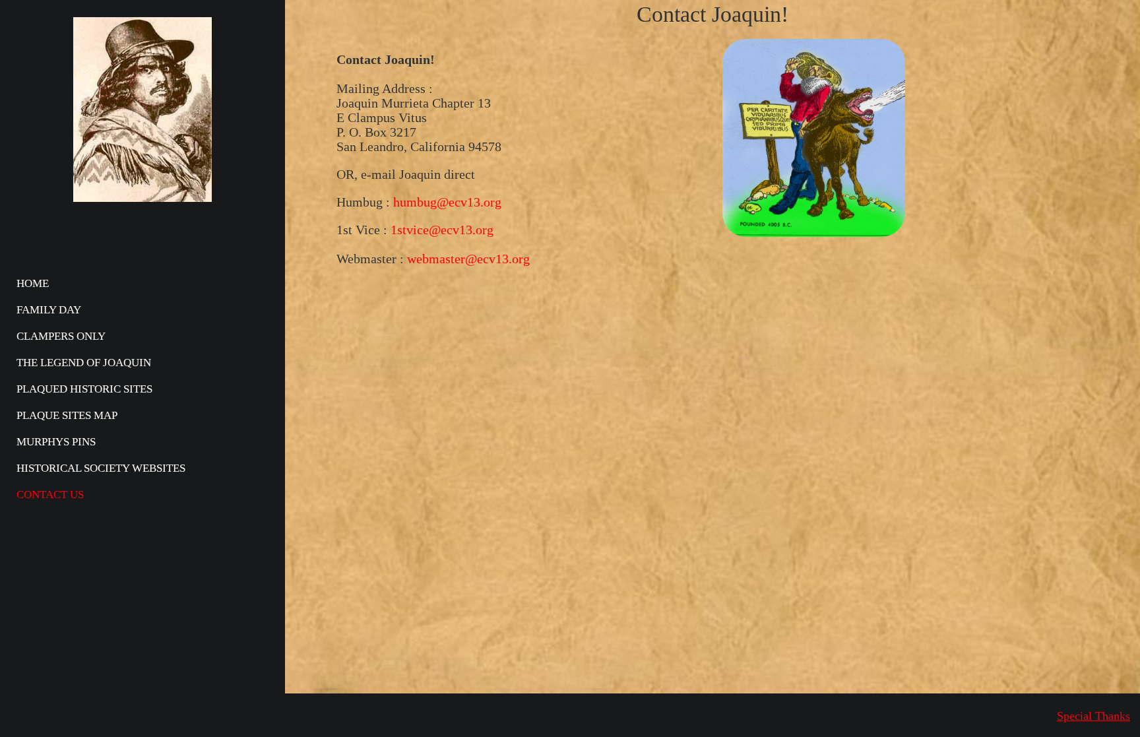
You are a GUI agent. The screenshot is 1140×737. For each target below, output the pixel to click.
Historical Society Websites (100, 468)
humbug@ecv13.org (447, 202)
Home (32, 283)
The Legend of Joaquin (83, 362)
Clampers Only (61, 336)
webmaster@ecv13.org (468, 258)
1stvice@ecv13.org (442, 229)
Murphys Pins (56, 441)
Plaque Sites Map (66, 415)
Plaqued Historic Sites (84, 389)
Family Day (48, 310)
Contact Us (50, 494)
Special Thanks (1093, 715)
